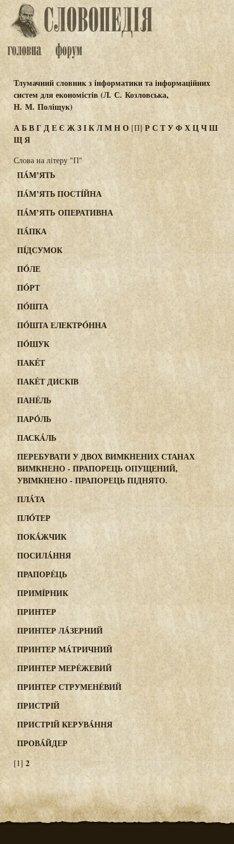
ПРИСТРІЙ (38, 705)
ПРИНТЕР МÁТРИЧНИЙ (64, 649)
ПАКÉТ (31, 363)
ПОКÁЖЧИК (41, 537)
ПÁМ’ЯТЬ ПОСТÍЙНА (59, 194)
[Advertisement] (191, 218)
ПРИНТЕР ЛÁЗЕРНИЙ (60, 630)
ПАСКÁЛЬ (36, 438)
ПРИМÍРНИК (42, 593)
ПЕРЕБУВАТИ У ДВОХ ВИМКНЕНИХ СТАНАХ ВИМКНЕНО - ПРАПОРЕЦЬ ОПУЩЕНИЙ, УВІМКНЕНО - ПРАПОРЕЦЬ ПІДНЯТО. (106, 468)
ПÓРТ (28, 287)
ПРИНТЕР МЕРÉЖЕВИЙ (64, 668)
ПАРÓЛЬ (34, 419)
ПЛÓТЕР (34, 518)
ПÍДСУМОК (39, 250)
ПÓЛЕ (28, 269)
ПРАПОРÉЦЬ (42, 574)
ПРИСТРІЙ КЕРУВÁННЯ (64, 724)
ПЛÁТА (31, 499)
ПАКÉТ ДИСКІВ (47, 381)
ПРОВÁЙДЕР (42, 743)
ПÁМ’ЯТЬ (36, 175)
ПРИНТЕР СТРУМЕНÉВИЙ (69, 687)
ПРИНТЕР (36, 612)
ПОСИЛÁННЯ (44, 555)
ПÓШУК (33, 344)
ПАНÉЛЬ (34, 400)
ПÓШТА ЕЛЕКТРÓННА (62, 325)
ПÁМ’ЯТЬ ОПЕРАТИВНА (65, 212)
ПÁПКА (32, 231)
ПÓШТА (32, 306)
